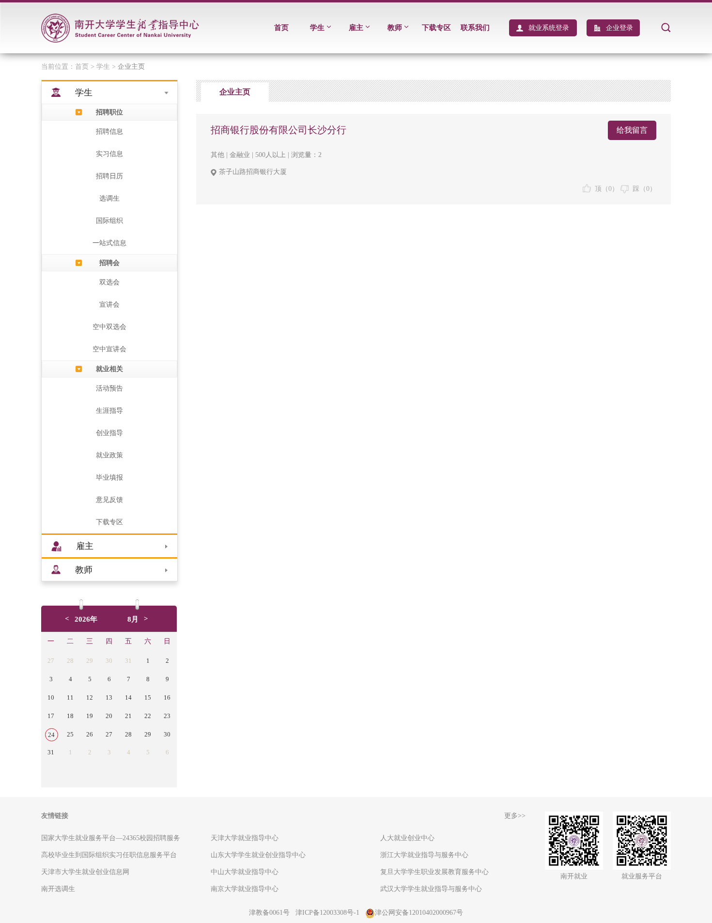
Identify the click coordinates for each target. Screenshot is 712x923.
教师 (394, 27)
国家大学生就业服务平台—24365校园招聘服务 (110, 838)
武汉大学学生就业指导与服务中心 (431, 888)
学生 (317, 27)
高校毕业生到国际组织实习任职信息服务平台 (109, 855)
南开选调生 (58, 888)
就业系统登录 (548, 27)
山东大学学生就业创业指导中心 (258, 855)
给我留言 (632, 130)
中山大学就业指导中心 (245, 872)
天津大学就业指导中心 (245, 838)
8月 (133, 619)
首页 (281, 27)
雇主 (356, 27)
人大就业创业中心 (407, 838)
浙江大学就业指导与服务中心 (424, 855)
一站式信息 (109, 243)
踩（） (642, 188)
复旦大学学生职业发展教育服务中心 (434, 872)
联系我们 (475, 27)
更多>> (515, 815)
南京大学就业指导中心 (245, 888)
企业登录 (619, 27)
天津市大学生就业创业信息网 (85, 872)
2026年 (86, 619)
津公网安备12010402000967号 (419, 912)
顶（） (605, 188)
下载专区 (436, 27)
